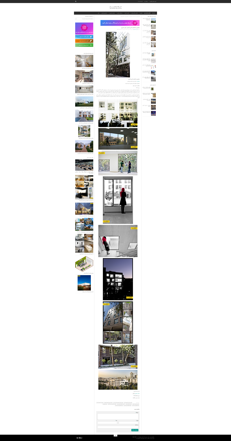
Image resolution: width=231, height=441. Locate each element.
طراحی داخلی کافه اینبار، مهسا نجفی (87, 68)
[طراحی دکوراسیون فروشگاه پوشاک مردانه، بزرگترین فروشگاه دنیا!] (84, 165)
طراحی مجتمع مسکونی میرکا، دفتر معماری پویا (86, 138)
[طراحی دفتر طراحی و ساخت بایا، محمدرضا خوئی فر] (84, 146)
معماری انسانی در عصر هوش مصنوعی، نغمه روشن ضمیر (146, 94)
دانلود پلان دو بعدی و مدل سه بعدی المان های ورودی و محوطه (146, 72)
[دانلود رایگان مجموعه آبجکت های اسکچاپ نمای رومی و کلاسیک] (153, 60)
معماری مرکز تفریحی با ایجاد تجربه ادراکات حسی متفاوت (146, 112)
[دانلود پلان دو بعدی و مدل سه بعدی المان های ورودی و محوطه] (153, 73)
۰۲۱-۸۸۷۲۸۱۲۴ (140, 1)
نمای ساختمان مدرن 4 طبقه (112, 404)
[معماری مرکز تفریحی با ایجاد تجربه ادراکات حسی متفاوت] (153, 113)
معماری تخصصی (112, 13)
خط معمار (153, 13)
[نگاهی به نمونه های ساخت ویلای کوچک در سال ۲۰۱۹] (84, 224)
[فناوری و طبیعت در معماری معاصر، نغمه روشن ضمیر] (153, 89)
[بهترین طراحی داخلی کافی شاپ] (84, 264)
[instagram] (79, 438)
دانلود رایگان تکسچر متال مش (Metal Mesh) (146, 78)
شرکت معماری (137, 393)
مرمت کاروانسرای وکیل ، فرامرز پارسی (146, 100)
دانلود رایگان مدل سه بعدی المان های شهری (146, 65)
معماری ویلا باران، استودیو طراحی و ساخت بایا (86, 123)
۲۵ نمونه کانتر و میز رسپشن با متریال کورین (86, 254)
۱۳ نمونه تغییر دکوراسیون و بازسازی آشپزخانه (86, 200)
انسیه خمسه (134, 16)
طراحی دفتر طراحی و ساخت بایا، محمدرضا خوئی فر (85, 153)
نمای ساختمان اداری (129, 404)
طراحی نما (130, 16)
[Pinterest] (77, 438)
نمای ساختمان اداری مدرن (121, 404)
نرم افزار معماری (119, 13)
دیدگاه (137, 412)
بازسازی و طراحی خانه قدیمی (146, 36)
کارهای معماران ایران (147, 13)
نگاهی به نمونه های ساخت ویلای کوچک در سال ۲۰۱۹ (85, 232)
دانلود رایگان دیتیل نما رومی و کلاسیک (146, 53)
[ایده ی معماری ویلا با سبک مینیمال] (84, 283)
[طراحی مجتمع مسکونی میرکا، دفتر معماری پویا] (84, 131)
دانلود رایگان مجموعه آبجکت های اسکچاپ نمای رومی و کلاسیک (146, 59)
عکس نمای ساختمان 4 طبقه (108, 402)
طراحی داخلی (127, 13)
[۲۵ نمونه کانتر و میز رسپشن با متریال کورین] (84, 243)
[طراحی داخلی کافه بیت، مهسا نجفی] (84, 76)
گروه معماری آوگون (153, 1)
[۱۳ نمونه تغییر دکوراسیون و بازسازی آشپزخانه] (84, 187)
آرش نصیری (138, 16)
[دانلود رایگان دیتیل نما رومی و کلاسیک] (153, 54)
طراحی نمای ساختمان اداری (128, 402)
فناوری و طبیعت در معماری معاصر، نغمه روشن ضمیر (146, 88)
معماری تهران (122, 16)
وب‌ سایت (136, 425)
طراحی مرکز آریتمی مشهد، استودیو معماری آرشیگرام (85, 94)
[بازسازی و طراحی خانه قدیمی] (153, 38)
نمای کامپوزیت (105, 404)
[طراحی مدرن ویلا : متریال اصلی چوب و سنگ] (84, 209)
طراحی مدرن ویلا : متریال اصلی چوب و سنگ (86, 216)
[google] (81, 438)
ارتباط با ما (146, 1)
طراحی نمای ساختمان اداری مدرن (118, 402)
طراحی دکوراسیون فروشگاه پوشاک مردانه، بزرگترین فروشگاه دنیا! (84, 172)
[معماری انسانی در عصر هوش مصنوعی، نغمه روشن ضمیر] (153, 95)
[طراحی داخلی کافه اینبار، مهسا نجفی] (84, 61)
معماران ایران (126, 16)
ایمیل (137, 420)
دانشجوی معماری (104, 13)
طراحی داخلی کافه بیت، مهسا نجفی (87, 83)
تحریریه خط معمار (135, 29)
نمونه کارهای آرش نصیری (127, 405)
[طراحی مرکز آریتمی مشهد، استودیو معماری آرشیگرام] (84, 89)
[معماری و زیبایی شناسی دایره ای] (153, 107)
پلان (98, 13)
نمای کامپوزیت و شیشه (135, 405)
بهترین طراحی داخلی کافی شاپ (88, 273)
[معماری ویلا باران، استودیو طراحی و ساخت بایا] (84, 116)
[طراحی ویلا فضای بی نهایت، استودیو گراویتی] (84, 101)
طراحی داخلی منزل (135, 13)
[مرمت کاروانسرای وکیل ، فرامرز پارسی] (153, 101)
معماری (141, 13)
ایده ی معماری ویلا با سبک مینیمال (88, 291)
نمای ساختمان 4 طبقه (136, 404)
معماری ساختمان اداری (100, 402)
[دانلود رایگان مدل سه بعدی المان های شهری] (153, 66)
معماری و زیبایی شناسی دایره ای (146, 106)
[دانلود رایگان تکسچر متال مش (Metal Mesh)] (153, 79)
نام (116, 420)
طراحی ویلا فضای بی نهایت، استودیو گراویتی (86, 108)
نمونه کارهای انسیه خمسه (119, 405)
